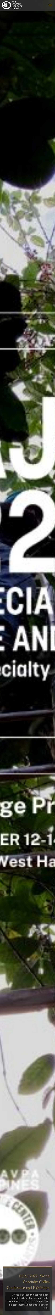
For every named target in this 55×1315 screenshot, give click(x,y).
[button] (50, 5)
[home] (12, 5)
